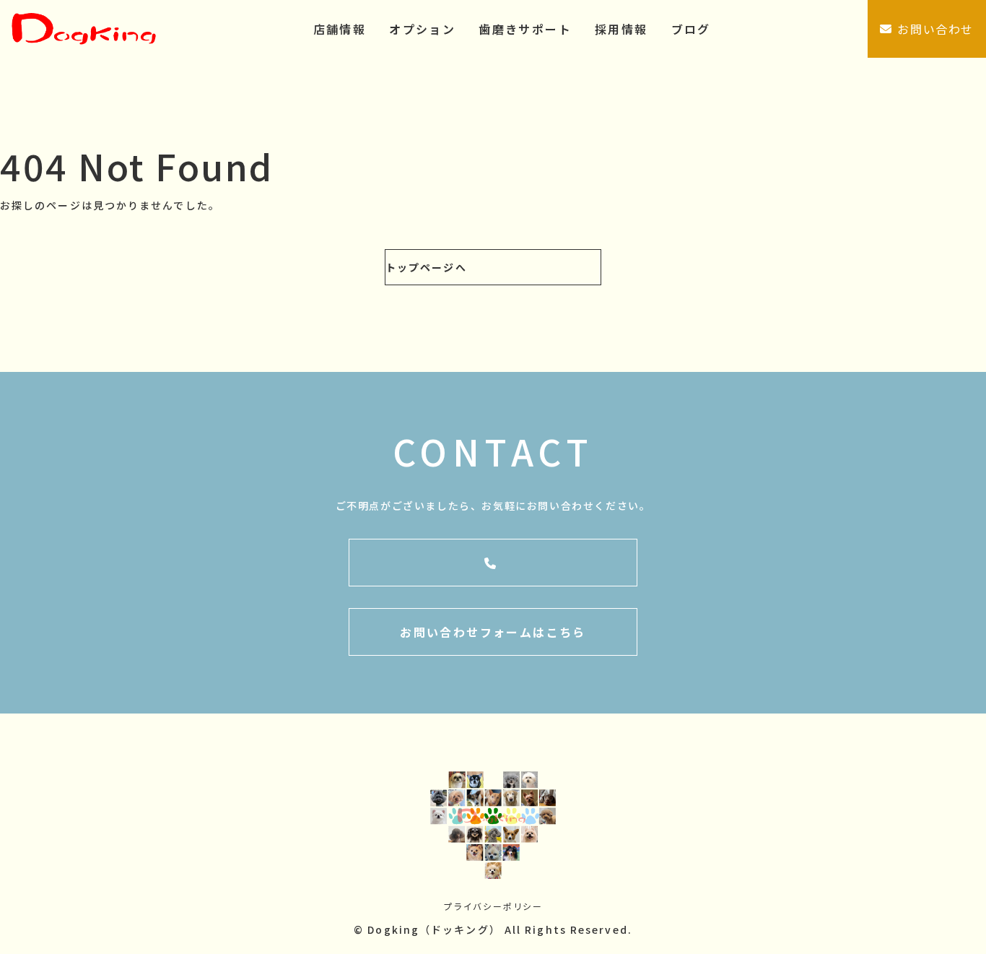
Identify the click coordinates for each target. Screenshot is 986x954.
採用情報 (621, 29)
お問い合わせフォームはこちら (493, 632)
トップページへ (426, 267)
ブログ (691, 29)
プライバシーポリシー (493, 906)
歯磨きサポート (525, 29)
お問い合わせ (935, 29)
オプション (422, 29)
